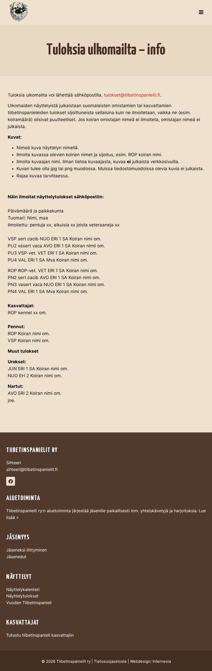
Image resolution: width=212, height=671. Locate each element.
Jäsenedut (16, 556)
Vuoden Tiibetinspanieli (29, 602)
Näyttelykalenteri (23, 589)
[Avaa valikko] (201, 12)
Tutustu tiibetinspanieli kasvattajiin (40, 635)
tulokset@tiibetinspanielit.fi (132, 95)
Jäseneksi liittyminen (26, 549)
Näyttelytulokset (22, 595)
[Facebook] (10, 481)
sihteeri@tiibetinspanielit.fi (32, 469)
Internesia (162, 661)
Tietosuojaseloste (110, 661)
